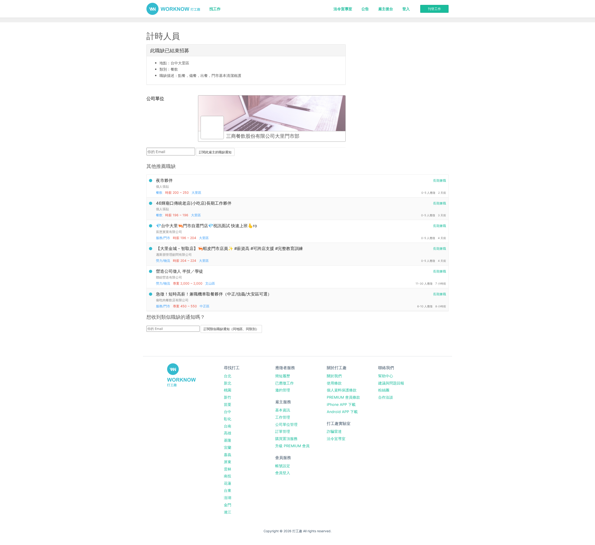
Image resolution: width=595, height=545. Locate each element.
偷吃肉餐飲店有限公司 (172, 300)
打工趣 (173, 8)
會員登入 (282, 472)
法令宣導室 (343, 9)
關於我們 (334, 376)
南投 (227, 476)
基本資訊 (282, 410)
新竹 (227, 397)
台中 (227, 411)
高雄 (227, 433)
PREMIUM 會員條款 (343, 397)
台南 (227, 426)
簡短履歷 (282, 376)
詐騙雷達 (334, 431)
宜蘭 (227, 447)
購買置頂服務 (286, 438)
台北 (227, 376)
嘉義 (227, 454)
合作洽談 (385, 397)
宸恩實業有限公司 (169, 232)
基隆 (227, 440)
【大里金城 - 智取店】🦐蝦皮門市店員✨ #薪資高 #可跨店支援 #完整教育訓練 (229, 248)
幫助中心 (385, 376)
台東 (227, 490)
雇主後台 (385, 9)
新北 (227, 383)
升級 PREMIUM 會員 (292, 445)
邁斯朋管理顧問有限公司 (174, 254)
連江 (227, 512)
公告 (365, 9)
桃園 (227, 390)
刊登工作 (434, 9)
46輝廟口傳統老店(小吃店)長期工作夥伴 (193, 203)
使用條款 (334, 383)
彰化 (227, 419)
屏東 (227, 462)
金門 (227, 504)
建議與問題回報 (391, 383)
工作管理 (282, 417)
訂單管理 (282, 431)
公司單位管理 (286, 424)
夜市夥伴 (164, 180)
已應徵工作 (284, 383)
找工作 (215, 9)
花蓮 (227, 483)
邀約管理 (282, 390)
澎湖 (227, 497)
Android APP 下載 (342, 411)
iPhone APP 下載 (341, 404)
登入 (406, 9)
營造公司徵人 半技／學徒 (179, 271)
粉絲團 (383, 390)
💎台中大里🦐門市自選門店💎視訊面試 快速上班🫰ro (206, 225)
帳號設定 (282, 465)
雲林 (227, 469)
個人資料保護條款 (342, 390)
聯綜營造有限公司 (169, 277)
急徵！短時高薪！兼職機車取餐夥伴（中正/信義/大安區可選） (214, 294)
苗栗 (227, 404)
